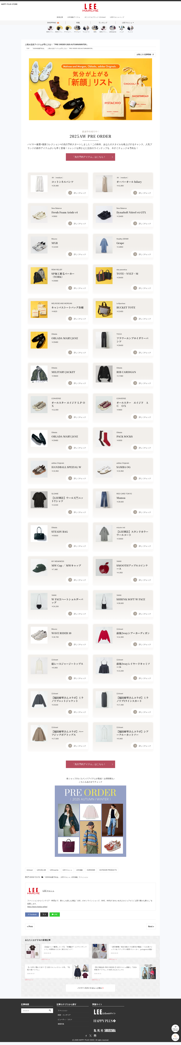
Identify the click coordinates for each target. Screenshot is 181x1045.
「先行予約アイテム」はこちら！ (89, 157)
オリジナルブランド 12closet (95, 17)
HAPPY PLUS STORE (9, 4)
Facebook (33, 914)
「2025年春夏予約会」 (52, 877)
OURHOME (91, 870)
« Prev (30, 926)
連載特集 (61, 1024)
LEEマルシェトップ (117, 17)
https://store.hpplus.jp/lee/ (37, 907)
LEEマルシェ (127, 23)
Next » (151, 926)
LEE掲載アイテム (73, 17)
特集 (78, 23)
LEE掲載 (79, 870)
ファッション (83, 877)
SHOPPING (51, 23)
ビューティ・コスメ (65, 1019)
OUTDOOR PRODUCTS (108, 870)
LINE (55, 914)
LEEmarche (54, 870)
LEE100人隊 (41, 870)
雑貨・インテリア (64, 1015)
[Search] (50, 1010)
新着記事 (60, 17)
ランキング (103, 23)
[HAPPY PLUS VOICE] (90, 7)
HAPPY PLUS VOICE (87, 1040)
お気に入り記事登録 (144, 54)
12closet (30, 870)
